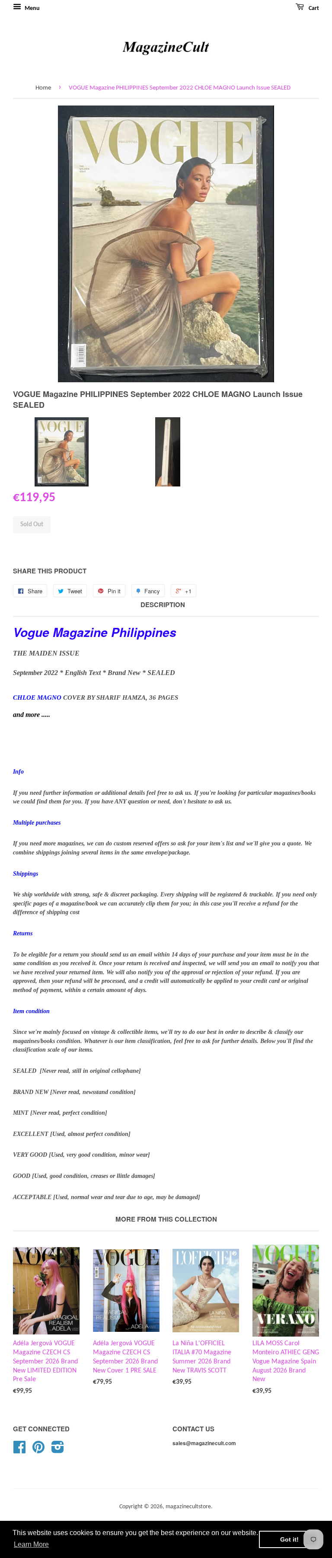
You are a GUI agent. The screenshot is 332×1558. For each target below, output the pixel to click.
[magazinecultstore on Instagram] (57, 1450)
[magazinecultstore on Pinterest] (38, 1450)
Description (162, 604)
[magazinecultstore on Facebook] (19, 1450)
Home (43, 88)
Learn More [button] (31, 1544)
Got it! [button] (289, 1539)
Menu (31, 8)
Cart (313, 8)
